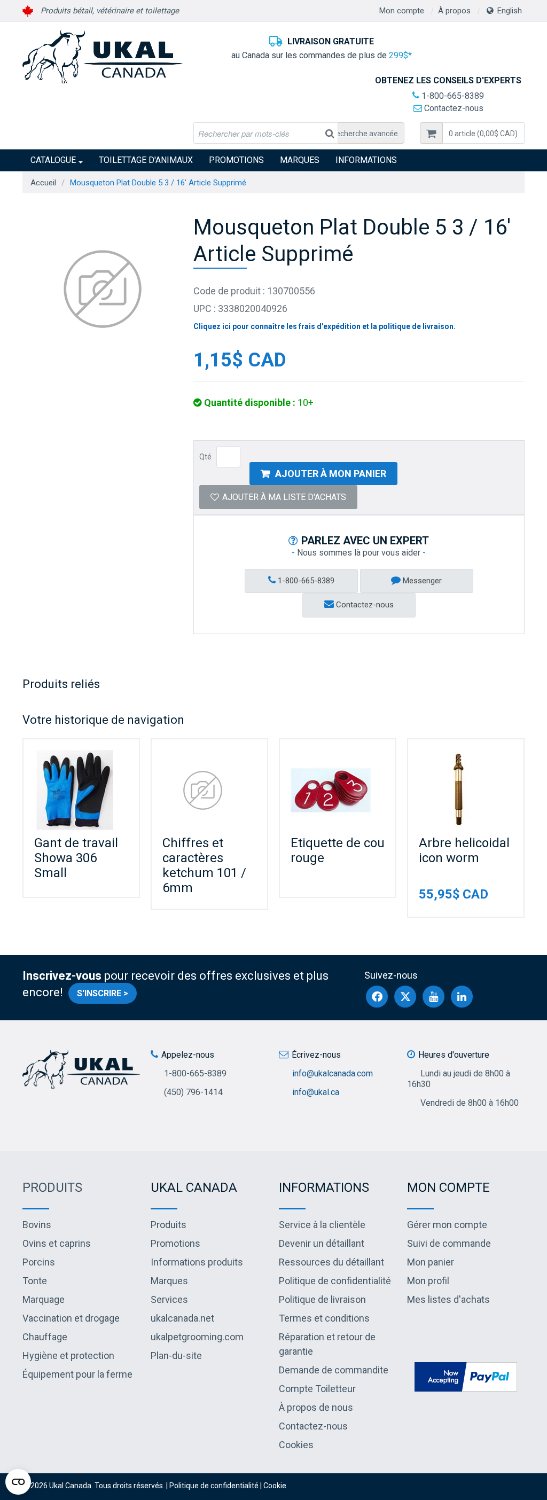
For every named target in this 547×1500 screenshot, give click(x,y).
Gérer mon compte (447, 1224)
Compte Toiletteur (317, 1388)
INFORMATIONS (366, 160)
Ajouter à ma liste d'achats (284, 497)
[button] (483, 133)
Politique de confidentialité (335, 1280)
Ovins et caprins (56, 1243)
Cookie (274, 1485)
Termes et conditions (324, 1318)
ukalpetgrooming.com (197, 1336)
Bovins (36, 1224)
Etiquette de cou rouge (338, 850)
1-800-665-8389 (451, 96)
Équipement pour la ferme (77, 1374)
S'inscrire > (102, 993)
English (509, 10)
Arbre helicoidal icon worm (464, 850)
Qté (205, 456)
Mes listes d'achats (448, 1299)
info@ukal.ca (315, 1092)
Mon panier (430, 1262)
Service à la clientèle (322, 1224)
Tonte (34, 1280)
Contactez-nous (452, 108)
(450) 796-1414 (193, 1092)
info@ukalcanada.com (332, 1073)
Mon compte (401, 10)
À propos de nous (316, 1407)
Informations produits (197, 1262)
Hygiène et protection (68, 1355)
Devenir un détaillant (321, 1243)
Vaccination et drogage (71, 1318)
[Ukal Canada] (102, 56)
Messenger (421, 580)
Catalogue (53, 160)
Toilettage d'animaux (146, 160)
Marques (299, 160)
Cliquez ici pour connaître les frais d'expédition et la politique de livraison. (324, 326)
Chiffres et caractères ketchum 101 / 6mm (204, 865)
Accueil (43, 183)
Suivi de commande (449, 1243)
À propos (454, 10)
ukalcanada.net (182, 1318)
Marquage (43, 1299)
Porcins (38, 1262)
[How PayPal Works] (466, 1375)
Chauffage (44, 1336)
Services (169, 1299)
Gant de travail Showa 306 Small (76, 857)
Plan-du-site (176, 1355)
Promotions (236, 160)
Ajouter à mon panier (330, 473)
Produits (52, 1187)
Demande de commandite (333, 1370)
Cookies (296, 1444)
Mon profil (428, 1280)
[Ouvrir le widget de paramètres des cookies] (18, 1482)
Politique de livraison (322, 1299)
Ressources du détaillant (331, 1262)
